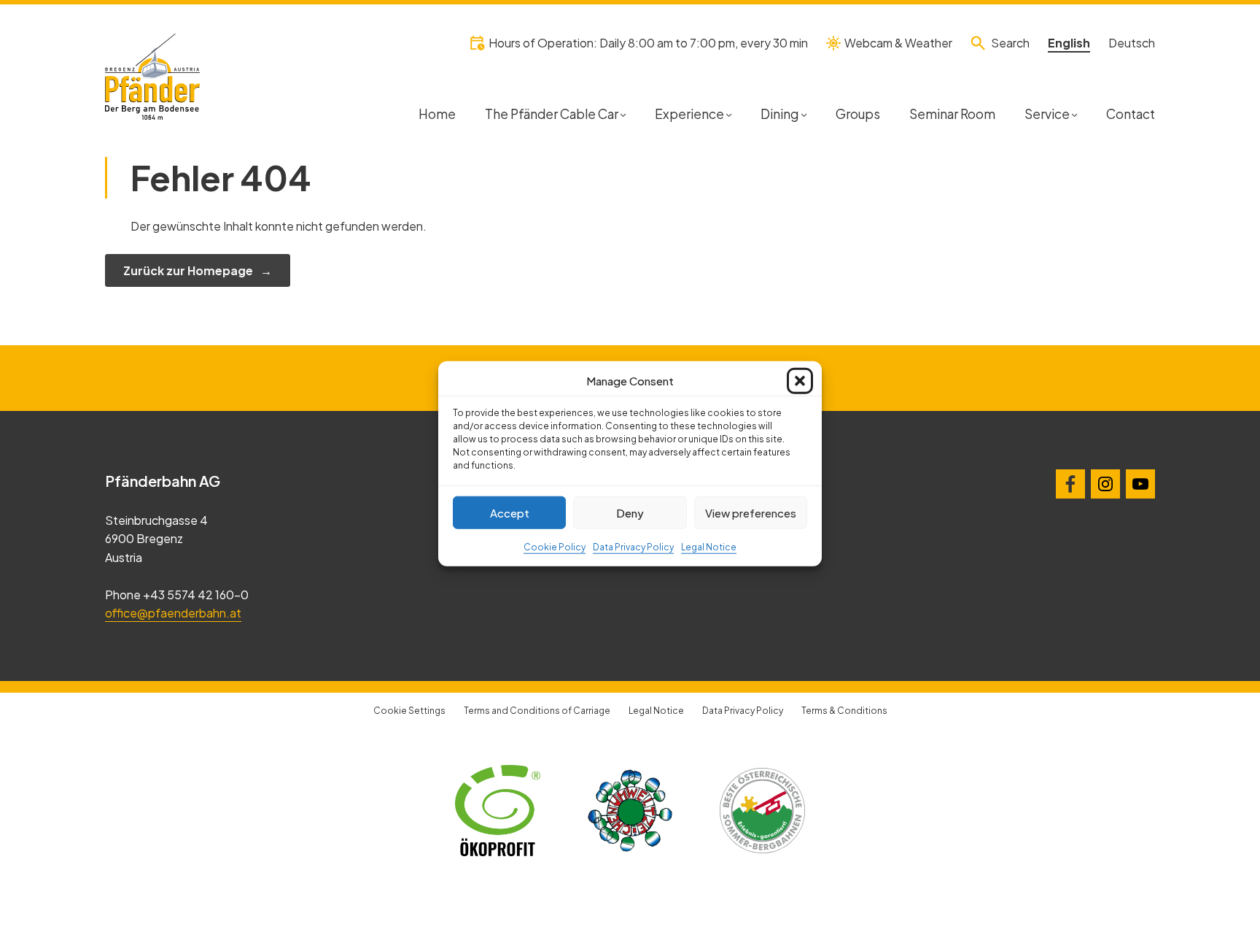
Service (1047, 114)
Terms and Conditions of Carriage (537, 710)
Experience (689, 114)
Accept (509, 512)
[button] (800, 381)
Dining (779, 114)
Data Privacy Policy (633, 547)
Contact (1130, 114)
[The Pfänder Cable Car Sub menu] (623, 114)
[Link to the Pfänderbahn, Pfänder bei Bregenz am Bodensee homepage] (152, 75)
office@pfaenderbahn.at (173, 612)
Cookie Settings (409, 710)
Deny (630, 512)
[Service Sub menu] (1074, 114)
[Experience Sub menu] (728, 114)
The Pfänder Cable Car (551, 114)
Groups (858, 114)
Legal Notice (708, 547)
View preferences (750, 512)
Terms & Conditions (844, 710)
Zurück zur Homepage (188, 270)
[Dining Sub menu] (803, 114)
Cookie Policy (555, 547)
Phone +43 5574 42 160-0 (177, 594)
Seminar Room (952, 114)
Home (437, 114)
